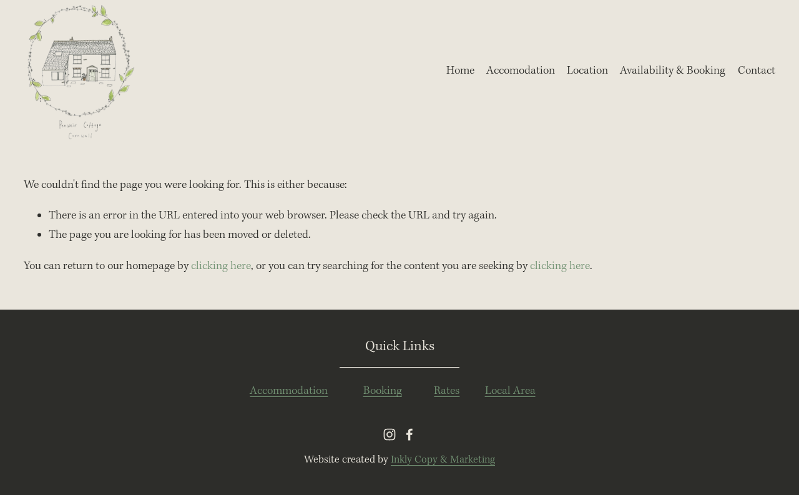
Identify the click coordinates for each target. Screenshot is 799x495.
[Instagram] (389, 434)
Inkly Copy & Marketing (443, 460)
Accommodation (289, 391)
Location (587, 71)
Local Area (510, 391)
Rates (446, 391)
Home (460, 71)
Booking (382, 391)
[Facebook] (409, 434)
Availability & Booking (672, 71)
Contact (756, 71)
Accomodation (520, 71)
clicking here (221, 266)
